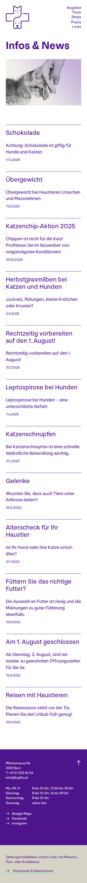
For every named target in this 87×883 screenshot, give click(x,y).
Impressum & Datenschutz (33, 871)
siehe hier (39, 803)
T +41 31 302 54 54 (19, 773)
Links (76, 27)
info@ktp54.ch (17, 778)
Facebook (19, 818)
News (76, 17)
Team (76, 12)
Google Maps (22, 814)
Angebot (74, 8)
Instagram (19, 823)
